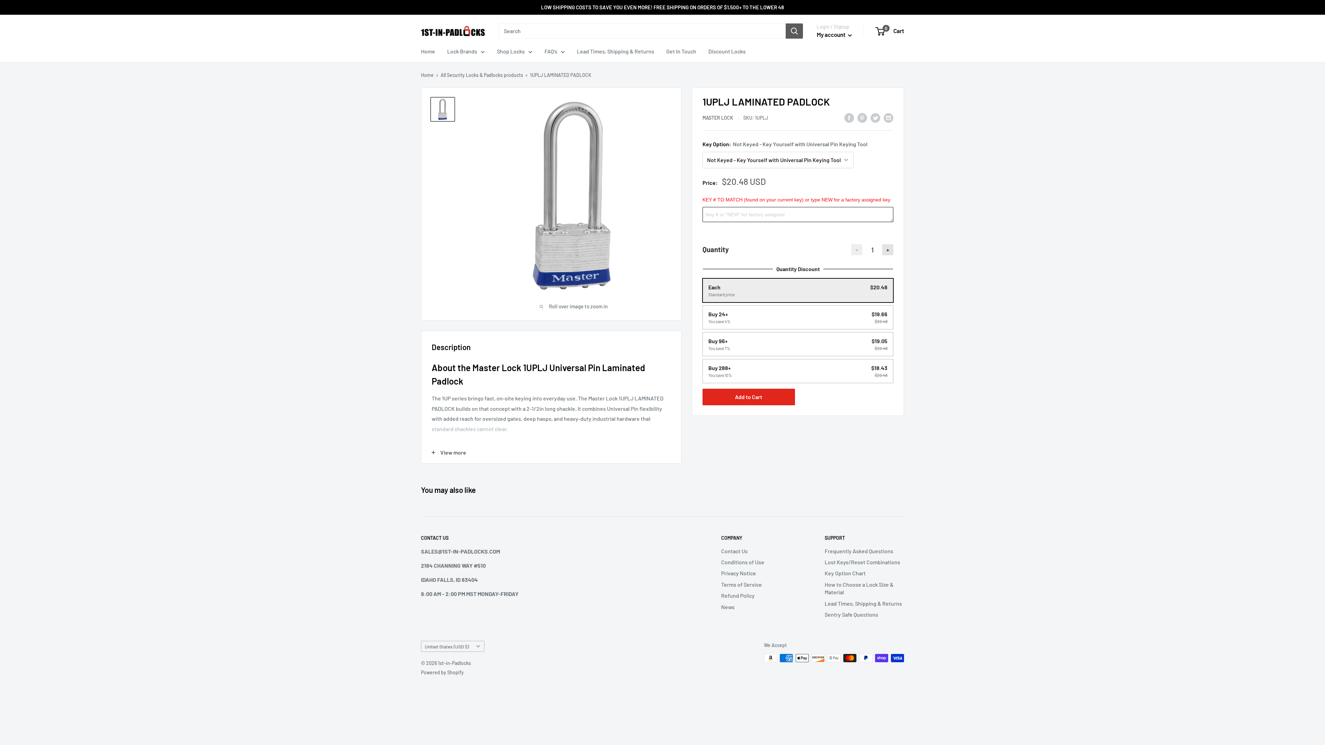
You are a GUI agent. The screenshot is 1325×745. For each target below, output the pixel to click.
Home (428, 51)
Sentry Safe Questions (851, 614)
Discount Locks (727, 51)
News (728, 607)
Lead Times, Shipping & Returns (615, 51)
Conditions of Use (742, 562)
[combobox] (642, 31)
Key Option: (785, 144)
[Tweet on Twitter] (875, 117)
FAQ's (550, 51)
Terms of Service (741, 584)
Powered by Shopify (442, 672)
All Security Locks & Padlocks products (482, 75)
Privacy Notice (738, 573)
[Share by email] (888, 117)
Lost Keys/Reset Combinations (862, 562)
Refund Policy (738, 595)
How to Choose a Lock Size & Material (859, 588)
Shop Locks (511, 51)
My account (831, 34)
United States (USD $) (447, 646)
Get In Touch (681, 51)
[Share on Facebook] (849, 117)
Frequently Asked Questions (859, 551)
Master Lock (718, 118)
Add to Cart (748, 397)
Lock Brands (462, 51)
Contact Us (734, 551)
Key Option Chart (845, 573)
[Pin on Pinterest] (862, 117)
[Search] (794, 31)
